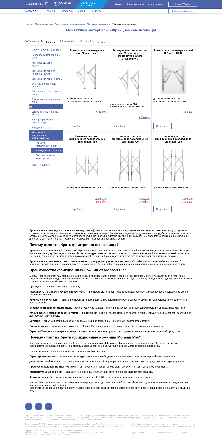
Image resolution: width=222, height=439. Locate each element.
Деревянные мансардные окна (46, 93)
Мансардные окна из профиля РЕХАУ (43, 72)
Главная (50, 11)
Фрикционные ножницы (49, 150)
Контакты (96, 11)
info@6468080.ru (34, 4)
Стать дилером (155, 4)
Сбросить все (102, 42)
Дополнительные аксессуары (45, 156)
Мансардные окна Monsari (42, 64)
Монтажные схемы (135, 4)
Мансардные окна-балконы (47, 79)
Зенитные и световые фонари (44, 85)
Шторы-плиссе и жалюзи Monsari (45, 113)
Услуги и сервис (41, 165)
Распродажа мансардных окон (46, 56)
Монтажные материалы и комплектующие (41, 135)
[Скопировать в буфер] (48, 4)
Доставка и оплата (140, 433)
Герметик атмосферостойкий (46, 144)
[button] (60, 64)
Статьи (184, 433)
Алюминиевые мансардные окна (47, 100)
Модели (81, 11)
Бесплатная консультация (183, 11)
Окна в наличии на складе (46, 50)
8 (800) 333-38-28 (182, 4)
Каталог (118, 4)
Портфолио (66, 11)
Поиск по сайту (164, 433)
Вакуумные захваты (43, 127)
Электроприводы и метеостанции (42, 121)
